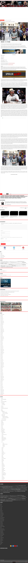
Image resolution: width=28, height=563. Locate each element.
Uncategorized (2, 430)
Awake (2, 435)
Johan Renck (15, 263)
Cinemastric (1, 516)
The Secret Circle (3, 472)
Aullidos (1, 509)
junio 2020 (2, 315)
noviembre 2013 (2, 350)
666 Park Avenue (3, 432)
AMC (3, 261)
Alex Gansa (3, 195)
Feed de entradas (2, 255)
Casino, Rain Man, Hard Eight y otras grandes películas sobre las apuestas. (5, 217)
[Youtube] (16, 546)
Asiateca (1, 508)
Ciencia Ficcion (20, 261)
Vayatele (1, 543)
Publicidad (2, 422)
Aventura (11, 261)
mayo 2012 (2, 370)
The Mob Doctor (3, 470)
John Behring (18, 263)
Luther (2, 455)
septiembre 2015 (2, 331)
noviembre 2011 (2, 377)
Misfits (2, 456)
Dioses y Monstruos (2, 517)
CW (16, 262)
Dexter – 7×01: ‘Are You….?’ (5, 207)
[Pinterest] (14, 546)
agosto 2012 (2, 367)
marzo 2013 (2, 359)
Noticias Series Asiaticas (5, 416)
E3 (25, 262)
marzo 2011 (2, 386)
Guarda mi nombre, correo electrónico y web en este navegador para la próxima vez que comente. (12, 237)
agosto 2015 (2, 332)
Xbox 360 (5, 267)
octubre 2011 (2, 378)
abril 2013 (2, 358)
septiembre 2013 (2, 352)
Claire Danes (14, 195)
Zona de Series (3, 21)
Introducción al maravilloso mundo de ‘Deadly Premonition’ (14, 216)
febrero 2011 (2, 387)
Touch (14, 491)
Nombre (2, 230)
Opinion (2, 421)
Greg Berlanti (8, 263)
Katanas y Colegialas (2, 526)
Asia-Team (1, 506)
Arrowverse (9, 261)
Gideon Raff (13, 196)
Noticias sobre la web (3, 420)
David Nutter (18, 262)
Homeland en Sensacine (10, 64)
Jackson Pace (25, 196)
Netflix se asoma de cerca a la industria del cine (9, 20)
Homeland (7, 21)
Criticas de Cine (13, 262)
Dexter (2, 448)
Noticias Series (3, 415)
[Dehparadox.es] (14, 4)
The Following (3, 468)
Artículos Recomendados (3, 401)
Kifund (1, 527)
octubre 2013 (2, 351)
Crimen (9, 262)
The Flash (4, 446)
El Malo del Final (2, 518)
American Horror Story (4, 434)
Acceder (1, 254)
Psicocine (1, 536)
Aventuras (13, 261)
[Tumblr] (17, 546)
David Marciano (2, 196)
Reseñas (14, 266)
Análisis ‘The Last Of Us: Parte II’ (5, 293)
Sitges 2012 (2, 423)
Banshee (3, 436)
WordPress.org (2, 257)
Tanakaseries (1, 542)
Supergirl (4, 445)
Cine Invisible (1, 515)
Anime (2, 400)
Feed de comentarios (3, 256)
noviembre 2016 (2, 322)
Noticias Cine (14, 264)
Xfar (0, 544)
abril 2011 (2, 385)
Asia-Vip (1, 507)
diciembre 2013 (2, 349)
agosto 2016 (2, 324)
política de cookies (17, 561)
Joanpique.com (1, 525)
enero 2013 (2, 361)
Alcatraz (2, 433)
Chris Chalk (11, 195)
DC (19, 262)
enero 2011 (2, 388)
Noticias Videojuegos (15, 489)
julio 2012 (2, 368)
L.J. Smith (26, 263)
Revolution (3, 460)
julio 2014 (2, 341)
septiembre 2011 (2, 379)
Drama (10, 196)
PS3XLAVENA (1, 535)
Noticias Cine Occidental (5, 413)
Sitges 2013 (8, 490)
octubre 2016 (2, 323)
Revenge (3, 459)
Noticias (10, 264)
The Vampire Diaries (4, 473)
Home (1, 21)
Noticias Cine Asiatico (15, 488)
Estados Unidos (4, 263)
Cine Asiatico (3, 403)
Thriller (2, 267)
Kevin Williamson (23, 263)
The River (3, 471)
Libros (2, 409)
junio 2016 (2, 325)
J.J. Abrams (11, 263)
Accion (1, 261)
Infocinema (1, 524)
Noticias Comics (3, 414)
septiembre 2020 (2, 314)
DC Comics (21, 262)
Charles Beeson (15, 261)
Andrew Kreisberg (6, 261)
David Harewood (22, 195)
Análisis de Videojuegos (3, 399)
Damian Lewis (18, 195)
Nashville (3, 457)
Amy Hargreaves (7, 195)
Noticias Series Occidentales (6, 417)
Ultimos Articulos (3, 429)
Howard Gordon (17, 196)
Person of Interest (4, 458)
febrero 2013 (2, 360)
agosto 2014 (2, 340)
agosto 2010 (2, 394)
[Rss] (10, 546)
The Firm (3, 467)
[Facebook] (12, 546)
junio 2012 (2, 369)
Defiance (3, 447)
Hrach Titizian (21, 196)
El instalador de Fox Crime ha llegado (23, 208)
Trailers (16, 491)
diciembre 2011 (2, 376)
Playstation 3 (8, 499)
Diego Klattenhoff (7, 196)
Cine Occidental (3, 404)
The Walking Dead (11, 491)
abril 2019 (2, 316)
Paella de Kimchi (2, 533)
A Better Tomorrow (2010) (5, 295)
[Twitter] (13, 546)
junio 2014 (2, 342)
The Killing (3, 469)
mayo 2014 (2, 343)
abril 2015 (2, 334)
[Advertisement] (14, 14)
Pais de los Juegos (2, 534)
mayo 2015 (2, 333)
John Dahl (20, 263)
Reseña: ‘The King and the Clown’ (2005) (6, 294)
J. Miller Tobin (13, 263)
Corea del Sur (6, 262)
